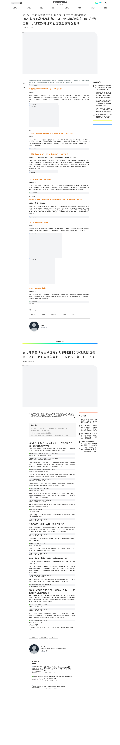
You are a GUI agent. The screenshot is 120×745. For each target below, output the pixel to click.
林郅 (25, 27)
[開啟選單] (108, 3)
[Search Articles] (21, 3)
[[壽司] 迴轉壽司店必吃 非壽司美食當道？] (37, 689)
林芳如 (25, 361)
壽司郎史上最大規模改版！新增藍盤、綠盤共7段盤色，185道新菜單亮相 (58, 677)
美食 (28, 15)
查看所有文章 (44, 328)
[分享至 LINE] (24, 83)
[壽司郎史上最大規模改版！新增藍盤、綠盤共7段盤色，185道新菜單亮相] (37, 680)
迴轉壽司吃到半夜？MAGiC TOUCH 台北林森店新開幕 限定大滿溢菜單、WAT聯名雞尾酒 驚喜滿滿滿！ (57, 669)
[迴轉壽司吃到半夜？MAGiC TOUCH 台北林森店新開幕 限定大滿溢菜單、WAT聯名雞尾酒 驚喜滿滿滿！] (37, 670)
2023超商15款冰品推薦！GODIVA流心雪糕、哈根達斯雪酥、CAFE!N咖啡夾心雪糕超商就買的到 (59, 15)
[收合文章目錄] (51, 425)
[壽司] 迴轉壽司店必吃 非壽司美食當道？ (55, 686)
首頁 (23, 15)
